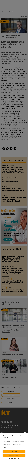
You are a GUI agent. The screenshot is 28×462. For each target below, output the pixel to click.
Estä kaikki (14, 451)
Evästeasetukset (14, 458)
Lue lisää (4, 447)
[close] (25, 433)
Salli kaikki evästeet (14, 455)
